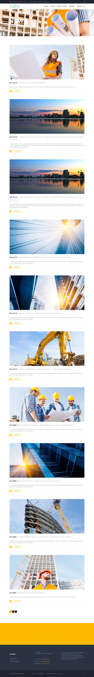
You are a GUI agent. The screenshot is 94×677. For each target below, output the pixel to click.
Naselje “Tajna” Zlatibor (51, 673)
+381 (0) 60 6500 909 (33, 1)
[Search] (84, 6)
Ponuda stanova (62, 6)
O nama (53, 6)
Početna (46, 6)
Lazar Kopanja (21, 673)
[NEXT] (16, 611)
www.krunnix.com (45, 663)
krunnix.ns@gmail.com (44, 1)
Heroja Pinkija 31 (40, 673)
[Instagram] (84, 1)
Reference (71, 6)
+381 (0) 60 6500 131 (44, 659)
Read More (17, 91)
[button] (11, 91)
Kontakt (79, 6)
